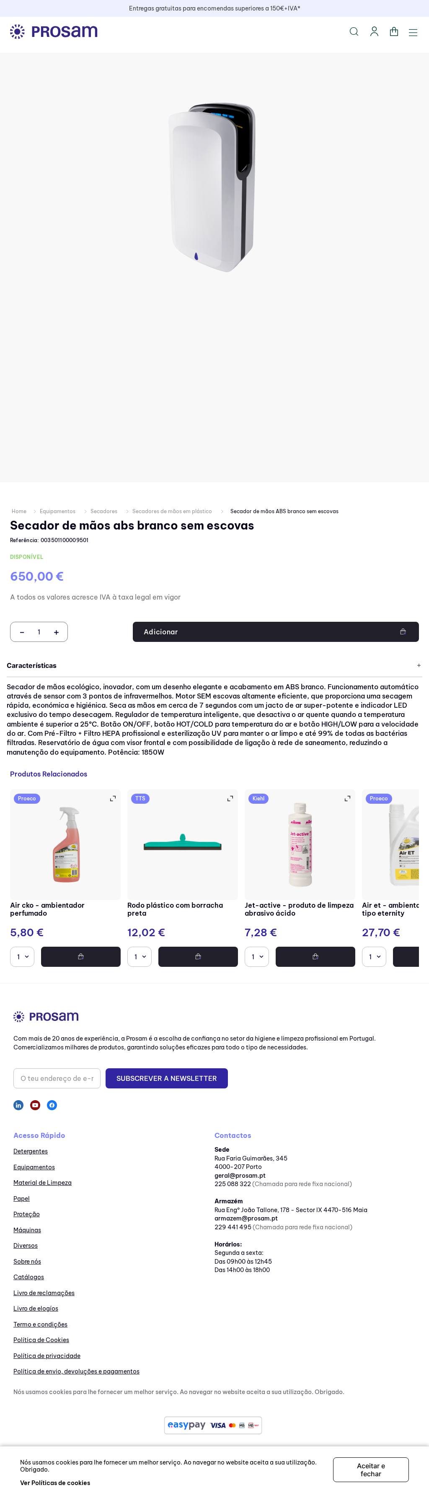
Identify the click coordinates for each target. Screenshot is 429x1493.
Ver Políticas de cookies (55, 1483)
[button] (112, 798)
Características (32, 666)
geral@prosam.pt (240, 1175)
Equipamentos (57, 511)
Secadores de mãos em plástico (172, 511)
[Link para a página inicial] (19, 511)
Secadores (103, 511)
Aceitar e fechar (371, 1469)
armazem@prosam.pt (246, 1218)
